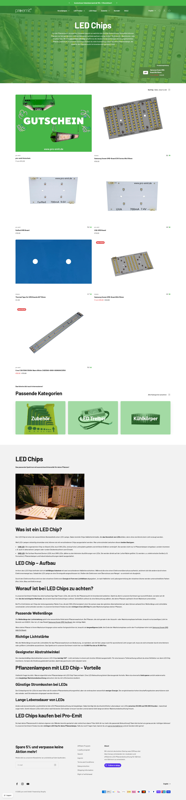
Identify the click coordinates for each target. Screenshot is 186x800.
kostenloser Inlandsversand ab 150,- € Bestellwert (93, 3)
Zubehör (104, 11)
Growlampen (62, 11)
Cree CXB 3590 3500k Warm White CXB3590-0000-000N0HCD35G (41, 370)
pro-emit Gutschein (23, 158)
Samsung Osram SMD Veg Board (60, 622)
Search (80, 754)
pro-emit (18, 155)
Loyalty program (84, 750)
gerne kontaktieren (115, 726)
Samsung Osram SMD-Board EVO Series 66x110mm (113, 158)
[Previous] (69, 3)
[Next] (116, 3)
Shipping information (85, 770)
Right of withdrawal (85, 774)
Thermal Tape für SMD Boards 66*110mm (31, 297)
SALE (126, 11)
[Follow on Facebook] (17, 783)
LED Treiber (78, 11)
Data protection (83, 766)
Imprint (80, 758)
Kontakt (117, 11)
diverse (96, 155)
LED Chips (93, 11)
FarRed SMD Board (22, 230)
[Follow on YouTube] (27, 783)
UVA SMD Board (100, 230)
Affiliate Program (84, 746)
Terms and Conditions (86, 762)
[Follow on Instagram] (22, 783)
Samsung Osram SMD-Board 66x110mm (109, 297)
